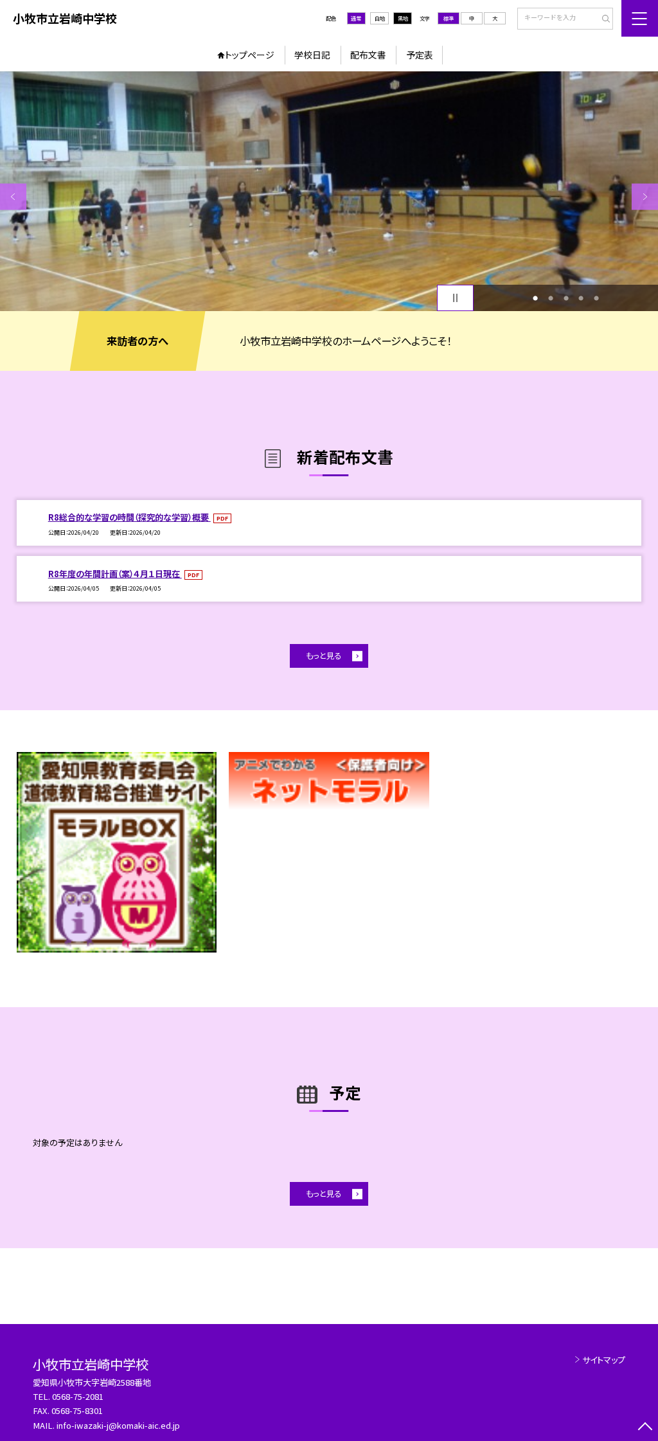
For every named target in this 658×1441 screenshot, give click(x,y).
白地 (380, 18)
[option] (329, 191)
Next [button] (645, 196)
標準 (448, 18)
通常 (356, 18)
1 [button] (535, 298)
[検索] (602, 19)
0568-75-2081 (77, 1396)
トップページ (249, 54)
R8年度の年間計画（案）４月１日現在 (115, 574)
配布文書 (368, 54)
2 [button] (550, 298)
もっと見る (323, 655)
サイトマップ (603, 1360)
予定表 (419, 54)
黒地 (403, 18)
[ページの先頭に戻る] (645, 1428)
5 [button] (596, 298)
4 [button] (580, 298)
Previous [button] (13, 196)
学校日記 (312, 54)
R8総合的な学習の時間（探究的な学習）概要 (129, 517)
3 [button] (566, 298)
